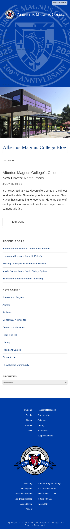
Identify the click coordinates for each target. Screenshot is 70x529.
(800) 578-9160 (45, 499)
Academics (6, 54)
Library (6, 342)
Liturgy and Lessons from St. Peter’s (22, 256)
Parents (28, 425)
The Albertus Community (16, 365)
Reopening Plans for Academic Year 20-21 (15, 50)
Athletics (6, 84)
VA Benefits (43, 430)
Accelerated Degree (13, 297)
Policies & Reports (23, 494)
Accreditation (26, 504)
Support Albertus (45, 436)
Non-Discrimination (23, 499)
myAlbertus (59, 2)
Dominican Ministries (14, 327)
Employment (4, 39)
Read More (17, 222)
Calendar (42, 420)
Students (28, 410)
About (5, 66)
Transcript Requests (47, 410)
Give (1, 44)
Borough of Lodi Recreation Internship (23, 278)
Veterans (3, 36)
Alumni (5, 78)
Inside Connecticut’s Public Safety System (25, 271)
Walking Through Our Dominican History (24, 263)
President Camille (12, 349)
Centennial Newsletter (14, 319)
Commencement (6, 47)
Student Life (7, 72)
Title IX (29, 509)
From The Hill (10, 335)
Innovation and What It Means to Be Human (26, 248)
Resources (6, 32)
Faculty (29, 415)
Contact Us (43, 504)
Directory (3, 42)
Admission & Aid (8, 60)
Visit (30, 430)
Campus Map (44, 415)
